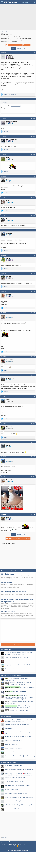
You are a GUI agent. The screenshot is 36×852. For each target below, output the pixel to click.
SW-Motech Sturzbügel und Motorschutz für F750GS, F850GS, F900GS (19, 706)
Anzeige (4, 102)
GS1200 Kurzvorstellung (12, 789)
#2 (34, 118)
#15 (34, 396)
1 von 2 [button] (13, 48)
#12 (34, 313)
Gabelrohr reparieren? (11, 744)
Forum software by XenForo (13, 849)
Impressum (4, 844)
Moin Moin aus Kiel (8, 612)
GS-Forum (5, 842)
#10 (34, 273)
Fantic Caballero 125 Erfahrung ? (14, 781)
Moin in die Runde (7, 574)
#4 (34, 154)
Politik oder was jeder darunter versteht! (16, 657)
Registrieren (18, 645)
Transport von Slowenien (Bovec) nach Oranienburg (20, 756)
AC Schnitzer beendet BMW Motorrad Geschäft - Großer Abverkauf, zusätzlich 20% (18, 653)
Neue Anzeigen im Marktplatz (11, 675)
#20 (34, 514)
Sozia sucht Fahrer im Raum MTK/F (15, 777)
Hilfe (15, 846)
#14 (34, 375)
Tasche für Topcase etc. (15, 691)
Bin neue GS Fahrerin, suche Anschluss (16, 793)
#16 (34, 423)
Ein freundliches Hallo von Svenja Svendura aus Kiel (19, 797)
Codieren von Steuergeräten (13, 669)
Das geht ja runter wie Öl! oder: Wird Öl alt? (17, 665)
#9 (34, 255)
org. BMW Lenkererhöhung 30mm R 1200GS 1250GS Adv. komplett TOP (18, 683)
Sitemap (10, 844)
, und (10, 94)
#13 (34, 356)
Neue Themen (6, 717)
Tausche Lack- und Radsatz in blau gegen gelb (18, 736)
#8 (34, 230)
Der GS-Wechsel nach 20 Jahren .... (15, 801)
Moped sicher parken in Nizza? (13, 740)
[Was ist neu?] (30, 2)
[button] (1, 2)
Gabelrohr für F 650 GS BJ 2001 (16, 710)
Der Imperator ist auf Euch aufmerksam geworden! (19, 769)
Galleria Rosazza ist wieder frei (13, 748)
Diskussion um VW (10, 661)
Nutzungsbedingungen (19, 844)
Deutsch (12, 842)
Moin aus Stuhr (6, 583)
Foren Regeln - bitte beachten (13, 765)
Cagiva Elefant (9, 728)
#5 (34, 176)
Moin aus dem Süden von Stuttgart (13, 591)
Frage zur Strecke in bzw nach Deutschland (17, 724)
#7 (34, 215)
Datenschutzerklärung (6, 846)
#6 (34, 197)
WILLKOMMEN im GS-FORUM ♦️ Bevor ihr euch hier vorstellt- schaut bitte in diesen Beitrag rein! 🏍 (19, 774)
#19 (34, 476)
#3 (34, 136)
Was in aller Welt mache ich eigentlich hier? (17, 785)
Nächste (19, 48)
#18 (34, 457)
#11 (34, 291)
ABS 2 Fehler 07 (9, 752)
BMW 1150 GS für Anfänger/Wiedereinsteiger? (18, 805)
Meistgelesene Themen (9, 762)
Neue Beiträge (6, 650)
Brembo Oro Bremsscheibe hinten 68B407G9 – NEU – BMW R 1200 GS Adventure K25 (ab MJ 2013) (19, 697)
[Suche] (34, 2)
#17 (34, 442)
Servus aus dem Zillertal (12, 809)
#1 (34, 52)
